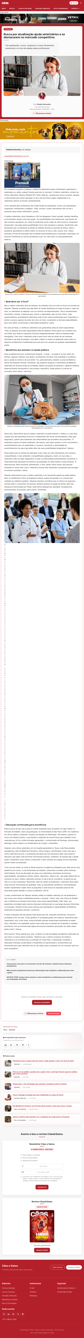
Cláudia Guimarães (44, 104)
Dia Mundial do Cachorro (66, 1288)
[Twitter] (18, 1314)
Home (5, 1030)
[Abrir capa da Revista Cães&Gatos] (42, 1226)
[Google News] (23, 1314)
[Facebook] (13, 1314)
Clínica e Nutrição (8, 1288)
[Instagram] (4, 1314)
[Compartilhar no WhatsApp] (5, 1045)
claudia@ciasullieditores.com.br (16, 156)
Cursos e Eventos (8, 1292)
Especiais (8, 29)
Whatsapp (33, 1296)
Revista (12, 8)
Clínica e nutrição (25, 8)
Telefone (33, 1292)
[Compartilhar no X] (17, 1045)
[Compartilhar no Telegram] (22, 1045)
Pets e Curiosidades (61, 8)
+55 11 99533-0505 (9, 1319)
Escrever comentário (42, 1002)
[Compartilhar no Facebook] (28, 1045)
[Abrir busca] (81, 3)
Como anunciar (57, 1267)
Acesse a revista (42, 1250)
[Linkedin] (8, 1314)
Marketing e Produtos (10, 1299)
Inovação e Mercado (42, 8)
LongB (52, 1333)
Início (4, 8)
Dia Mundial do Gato (64, 1292)
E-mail (32, 1288)
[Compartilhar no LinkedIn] (11, 1045)
